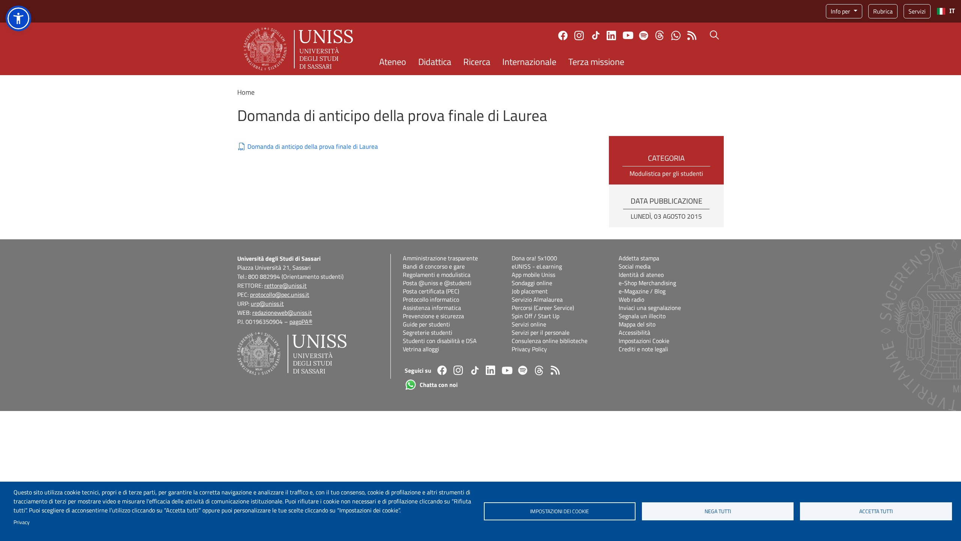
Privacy (22, 522)
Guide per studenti (426, 324)
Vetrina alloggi (421, 349)
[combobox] (946, 11)
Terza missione (596, 61)
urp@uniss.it (267, 303)
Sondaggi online (532, 283)
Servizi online (529, 324)
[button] (18, 18)
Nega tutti (718, 511)
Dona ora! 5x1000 (534, 258)
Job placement (530, 291)
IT (952, 11)
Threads (659, 35)
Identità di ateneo (641, 274)
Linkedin (611, 35)
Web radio (631, 299)
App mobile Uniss (533, 274)
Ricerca (476, 61)
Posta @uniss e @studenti (437, 283)
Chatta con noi (676, 35)
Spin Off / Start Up (535, 316)
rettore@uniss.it (285, 285)
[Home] (298, 49)
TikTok (595, 35)
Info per (841, 11)
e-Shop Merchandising (647, 283)
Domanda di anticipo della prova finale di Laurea (312, 146)
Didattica (434, 61)
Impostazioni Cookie (644, 341)
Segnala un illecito (642, 316)
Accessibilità (634, 332)
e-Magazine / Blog (642, 291)
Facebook (563, 35)
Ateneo (392, 61)
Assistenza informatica (432, 308)
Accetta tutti (876, 511)
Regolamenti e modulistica (436, 274)
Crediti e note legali (643, 349)
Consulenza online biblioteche (549, 341)
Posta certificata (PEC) (431, 291)
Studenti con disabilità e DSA (440, 341)
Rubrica (883, 11)
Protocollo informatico (431, 299)
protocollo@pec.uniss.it (279, 294)
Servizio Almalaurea (537, 299)
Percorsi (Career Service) (543, 308)
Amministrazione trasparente (440, 258)
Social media (635, 266)
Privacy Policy (529, 349)
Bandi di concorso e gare (434, 266)
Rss (692, 35)
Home (246, 92)
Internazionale (529, 61)
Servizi (917, 11)
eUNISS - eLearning (537, 266)
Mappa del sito (637, 324)
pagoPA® (300, 321)
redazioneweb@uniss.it (282, 312)
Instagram (579, 35)
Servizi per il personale (540, 332)
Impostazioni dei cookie (559, 511)
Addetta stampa (639, 258)
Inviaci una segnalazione (650, 308)
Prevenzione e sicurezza (433, 316)
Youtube (628, 35)
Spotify (643, 35)
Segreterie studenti (427, 332)
